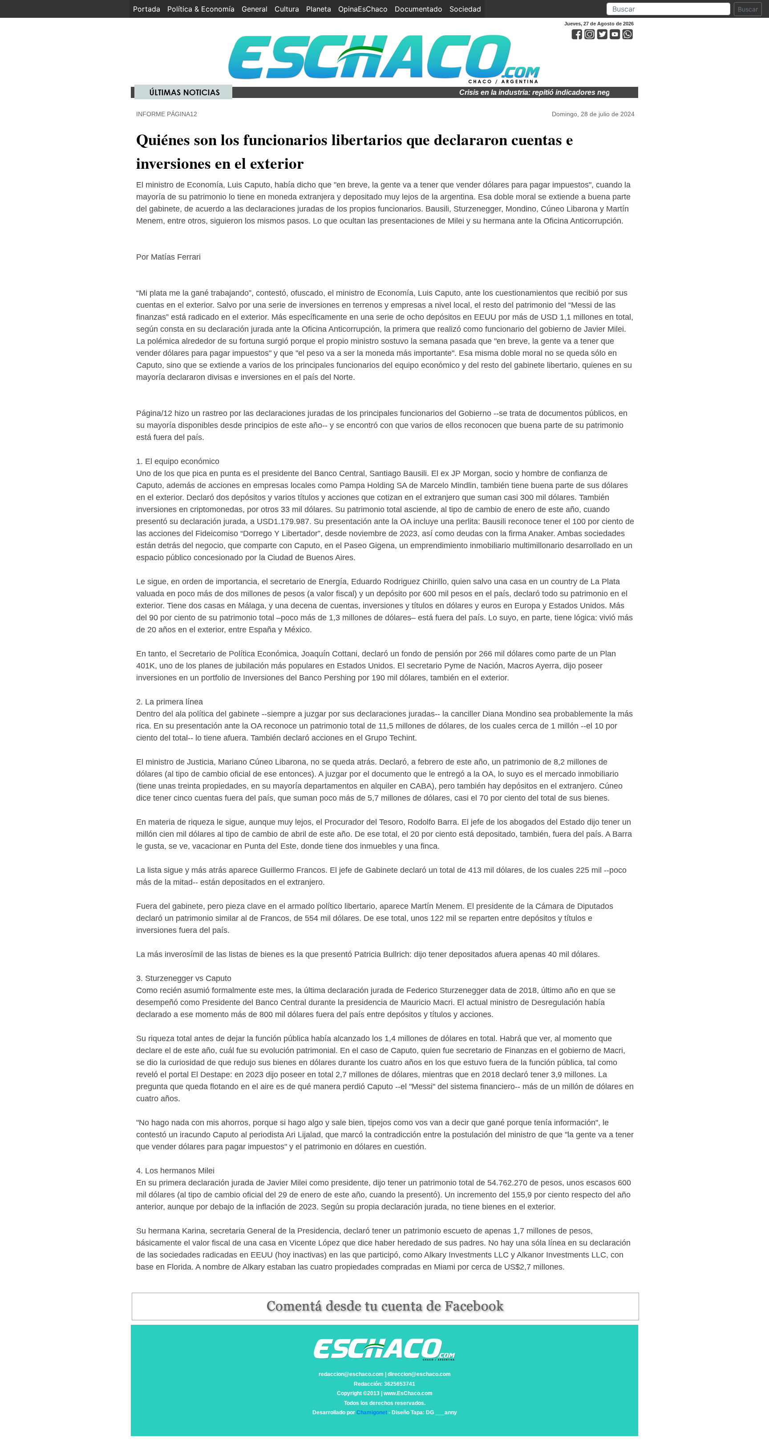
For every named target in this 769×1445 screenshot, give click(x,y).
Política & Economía (201, 8)
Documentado (418, 8)
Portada (148, 8)
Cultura (287, 8)
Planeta (318, 8)
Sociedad (465, 8)
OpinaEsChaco (363, 8)
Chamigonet (371, 1412)
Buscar (748, 9)
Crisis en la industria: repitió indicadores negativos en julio (531, 92)
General (254, 8)
